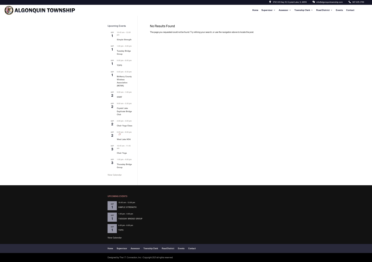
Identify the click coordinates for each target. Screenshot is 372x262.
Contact (350, 10)
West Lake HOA (124, 139)
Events (339, 10)
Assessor (283, 10)
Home (255, 10)
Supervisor (267, 10)
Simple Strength (124, 39)
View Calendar (115, 174)
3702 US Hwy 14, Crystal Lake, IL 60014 (290, 2)
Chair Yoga (122, 153)
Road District (323, 10)
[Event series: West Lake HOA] (120, 134)
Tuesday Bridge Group (130, 218)
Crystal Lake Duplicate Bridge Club (124, 111)
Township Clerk (302, 10)
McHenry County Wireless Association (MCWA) (124, 81)
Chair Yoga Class (124, 125)
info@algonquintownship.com (329, 2)
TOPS (119, 65)
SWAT (119, 97)
